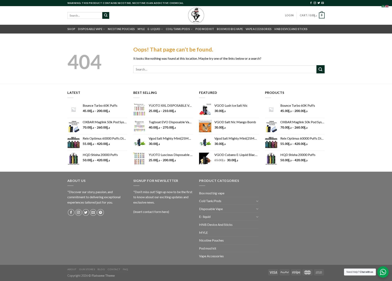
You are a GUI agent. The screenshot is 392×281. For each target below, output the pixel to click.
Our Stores (87, 269)
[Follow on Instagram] (315, 3)
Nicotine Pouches (121, 29)
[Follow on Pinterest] (100, 212)
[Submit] (105, 15)
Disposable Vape (90, 29)
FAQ (125, 269)
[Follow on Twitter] (318, 3)
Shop (71, 29)
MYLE (141, 29)
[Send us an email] (322, 3)
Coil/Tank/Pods (178, 29)
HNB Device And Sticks (290, 29)
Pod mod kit (204, 29)
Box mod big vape (230, 29)
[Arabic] (383, 6)
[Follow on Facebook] (311, 3)
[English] (387, 6)
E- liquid (154, 29)
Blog (101, 269)
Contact (114, 269)
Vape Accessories (259, 29)
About (72, 269)
